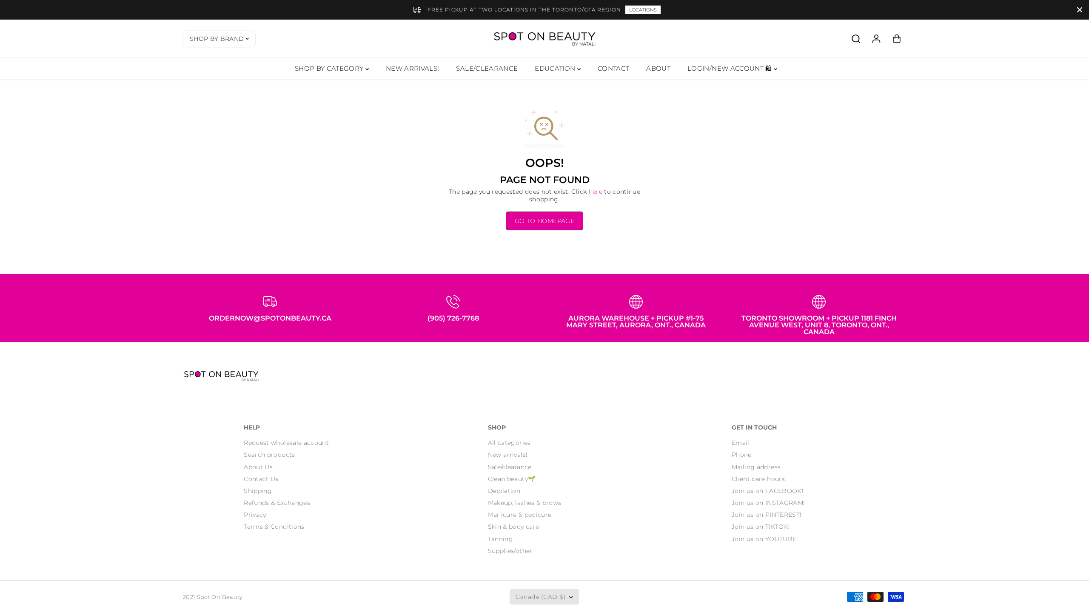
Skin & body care (513, 526)
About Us (258, 467)
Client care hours (758, 479)
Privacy (255, 514)
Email (741, 443)
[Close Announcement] (1079, 9)
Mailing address (756, 467)
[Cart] (896, 38)
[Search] (856, 38)
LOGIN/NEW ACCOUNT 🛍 (730, 68)
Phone (742, 454)
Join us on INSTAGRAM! (768, 503)
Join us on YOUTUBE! (765, 539)
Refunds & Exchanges (277, 503)
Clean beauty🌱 (512, 479)
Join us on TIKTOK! (761, 526)
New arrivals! (508, 454)
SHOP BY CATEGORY (330, 68)
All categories (509, 443)
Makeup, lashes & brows (525, 503)
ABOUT (658, 68)
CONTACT (613, 68)
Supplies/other (510, 551)
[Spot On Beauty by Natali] (544, 38)
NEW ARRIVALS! (412, 68)
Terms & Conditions (274, 526)
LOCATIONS (643, 10)
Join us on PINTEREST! (766, 514)
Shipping (258, 491)
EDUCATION (556, 68)
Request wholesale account (286, 443)
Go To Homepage (544, 221)
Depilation (504, 491)
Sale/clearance (510, 467)
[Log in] (876, 38)
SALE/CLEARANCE (487, 68)
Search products (269, 454)
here (595, 191)
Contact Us (261, 479)
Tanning (500, 539)
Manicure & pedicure (520, 514)
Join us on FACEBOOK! (768, 491)
